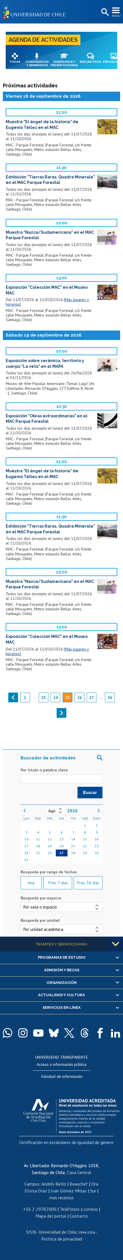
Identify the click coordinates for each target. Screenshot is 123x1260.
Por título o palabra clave (44, 769)
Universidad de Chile (58, 1232)
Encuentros (90, 61)
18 (38, 846)
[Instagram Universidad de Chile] (23, 1033)
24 (26, 853)
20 (61, 846)
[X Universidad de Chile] (69, 1033)
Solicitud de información (61, 1076)
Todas (14, 61)
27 (61, 853)
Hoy (31, 882)
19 (50, 846)
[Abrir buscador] (104, 12)
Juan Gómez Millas (69, 1191)
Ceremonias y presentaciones (64, 63)
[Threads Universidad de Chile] (85, 1033)
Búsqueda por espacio (41, 898)
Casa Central (79, 1172)
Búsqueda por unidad (40, 920)
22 (85, 846)
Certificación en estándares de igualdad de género (66, 1142)
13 (61, 839)
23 (97, 846)
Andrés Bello (53, 1184)
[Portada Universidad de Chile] (36, 12)
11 (38, 839)
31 (26, 860)
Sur (93, 1191)
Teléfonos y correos (79, 1209)
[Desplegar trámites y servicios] (115, 944)
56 (110, 697)
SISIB (31, 1232)
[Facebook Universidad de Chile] (100, 1033)
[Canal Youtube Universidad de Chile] (38, 1033)
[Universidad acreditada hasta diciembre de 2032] (71, 1114)
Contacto (79, 1216)
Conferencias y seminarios (37, 63)
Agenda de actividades (43, 39)
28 (73, 853)
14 (73, 839)
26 (50, 853)
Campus (31, 1184)
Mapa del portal (50, 1216)
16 (97, 839)
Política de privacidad (61, 1239)
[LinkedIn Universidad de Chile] (115, 1033)
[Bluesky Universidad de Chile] (54, 1033)
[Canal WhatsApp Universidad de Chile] (7, 1033)
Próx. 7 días (58, 882)
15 (85, 839)
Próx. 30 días (88, 882)
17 (26, 846)
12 (50, 839)
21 (73, 846)
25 (38, 853)
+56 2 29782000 (39, 1209)
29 (85, 853)
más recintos (61, 1197)
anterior (13, 697)
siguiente (61, 713)
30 (97, 853)
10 (26, 839)
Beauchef (79, 1184)
